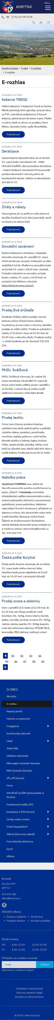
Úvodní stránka (10, 68)
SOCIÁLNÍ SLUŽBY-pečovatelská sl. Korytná (25, 794)
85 (6, 661)
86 (15, 661)
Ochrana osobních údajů (29, 992)
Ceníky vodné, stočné (18, 819)
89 (42, 661)
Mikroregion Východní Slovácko (23, 763)
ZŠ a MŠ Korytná (15, 778)
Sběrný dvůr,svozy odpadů (21, 834)
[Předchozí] (5, 656)
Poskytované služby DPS (20, 804)
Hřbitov (11, 856)
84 (39, 655)
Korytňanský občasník (18, 733)
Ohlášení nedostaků (17, 755)
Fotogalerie (13, 726)
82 (21, 655)
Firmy (10, 785)
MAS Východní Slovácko (19, 770)
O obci (24, 68)
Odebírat (45, 964)
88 (33, 661)
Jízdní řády (12, 748)
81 (12, 655)
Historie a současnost (18, 718)
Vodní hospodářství (17, 826)
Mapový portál (14, 711)
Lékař (10, 740)
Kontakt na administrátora (29, 996)
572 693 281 (9, 894)
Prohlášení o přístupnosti (29, 988)
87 (24, 661)
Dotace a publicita (16, 916)
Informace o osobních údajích (18, 969)
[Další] (5, 667)
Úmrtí (10, 848)
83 (30, 655)
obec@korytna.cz (11, 898)
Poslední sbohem (16, 920)
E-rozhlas (36, 68)
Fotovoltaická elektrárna (20, 841)
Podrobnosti (13, 134)
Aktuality (11, 696)
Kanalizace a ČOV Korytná (21, 811)
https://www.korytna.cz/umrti (18, 285)
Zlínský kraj (37, 916)
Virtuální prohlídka (40, 920)
